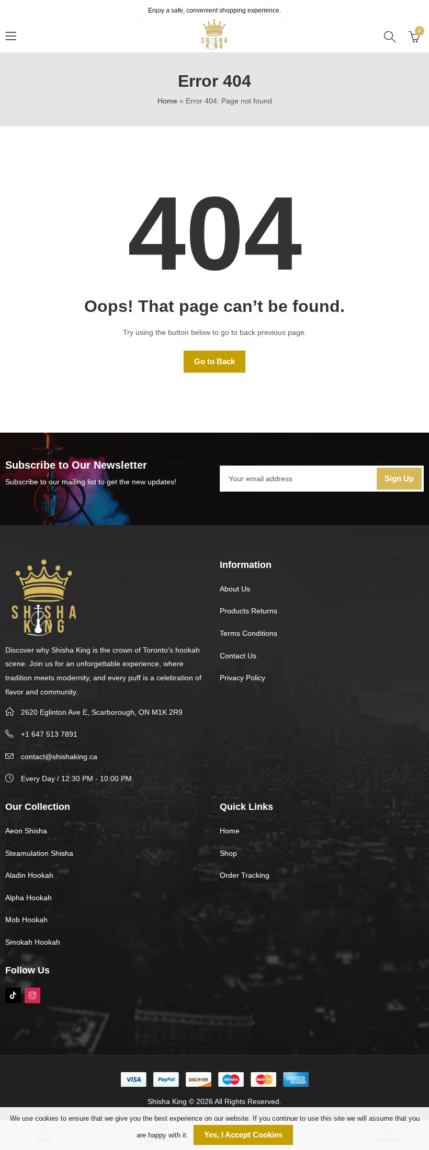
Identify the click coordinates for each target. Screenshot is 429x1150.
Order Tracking (244, 875)
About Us (235, 589)
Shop (228, 853)
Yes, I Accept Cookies (243, 1134)
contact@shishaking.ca (59, 756)
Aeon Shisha (26, 831)
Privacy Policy (242, 677)
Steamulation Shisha (39, 853)
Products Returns (248, 611)
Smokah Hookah (32, 942)
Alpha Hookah (28, 897)
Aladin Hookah (29, 875)
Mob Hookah (26, 919)
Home (167, 101)
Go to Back (214, 361)
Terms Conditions (248, 633)
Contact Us (238, 656)
